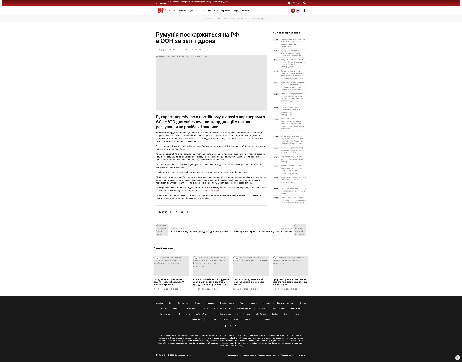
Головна (172, 11)
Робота (164, 308)
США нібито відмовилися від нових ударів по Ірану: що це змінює (293, 191)
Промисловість (166, 314)
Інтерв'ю (267, 303)
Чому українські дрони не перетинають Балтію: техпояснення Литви (197, 2)
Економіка (206, 11)
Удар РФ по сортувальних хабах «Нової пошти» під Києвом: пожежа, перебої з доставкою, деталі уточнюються (293, 98)
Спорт (235, 11)
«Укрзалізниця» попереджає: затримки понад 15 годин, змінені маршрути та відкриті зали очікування (292, 123)
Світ (218, 19)
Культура (191, 308)
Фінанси (261, 308)
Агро (239, 314)
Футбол (275, 314)
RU (298, 10)
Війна (267, 319)
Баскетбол (197, 319)
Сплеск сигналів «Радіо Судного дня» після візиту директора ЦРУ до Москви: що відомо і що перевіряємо (211, 283)
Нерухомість (184, 314)
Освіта (303, 303)
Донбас (247, 319)
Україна (159, 303)
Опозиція (210, 303)
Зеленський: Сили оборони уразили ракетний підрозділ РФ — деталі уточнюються (293, 200)
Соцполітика (225, 314)
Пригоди (204, 308)
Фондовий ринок (278, 308)
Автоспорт (212, 319)
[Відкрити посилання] (187, 211)
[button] (304, 2)
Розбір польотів (227, 303)
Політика (182, 11)
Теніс (296, 314)
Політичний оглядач (285, 303)
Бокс (286, 314)
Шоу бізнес (225, 11)
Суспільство (194, 11)
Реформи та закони (248, 303)
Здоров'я (177, 308)
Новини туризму (244, 308)
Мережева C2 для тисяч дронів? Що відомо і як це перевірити (292, 159)
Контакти (302, 355)
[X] (176, 211)
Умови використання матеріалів (241, 355)
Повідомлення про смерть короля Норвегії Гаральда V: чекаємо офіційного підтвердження (169, 283)
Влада (197, 303)
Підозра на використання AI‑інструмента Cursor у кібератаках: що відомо (292, 53)
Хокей (225, 319)
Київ (216, 11)
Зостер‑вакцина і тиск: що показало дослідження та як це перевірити (292, 150)
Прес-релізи (183, 303)
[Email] (182, 211)
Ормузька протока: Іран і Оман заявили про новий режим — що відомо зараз (290, 282)
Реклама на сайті (288, 355)
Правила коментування (268, 355)
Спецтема (245, 11)
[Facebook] (171, 211)
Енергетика (296, 308)
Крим (236, 319)
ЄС (258, 319)
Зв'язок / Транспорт (205, 314)
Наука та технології (222, 308)
